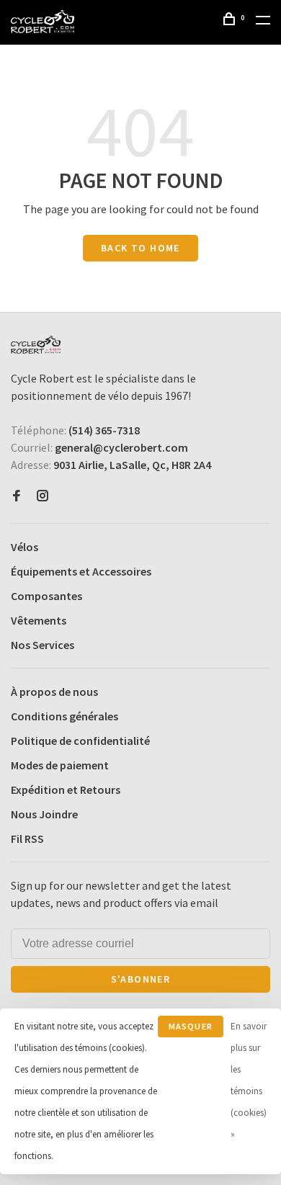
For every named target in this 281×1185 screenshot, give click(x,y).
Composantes (46, 596)
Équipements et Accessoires (81, 571)
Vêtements (38, 620)
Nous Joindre (44, 814)
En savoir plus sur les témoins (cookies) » (249, 1080)
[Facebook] (16, 496)
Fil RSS (27, 838)
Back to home (140, 247)
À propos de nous (54, 691)
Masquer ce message (191, 1029)
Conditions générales (64, 716)
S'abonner (141, 978)
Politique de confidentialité (80, 740)
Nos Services (42, 645)
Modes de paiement (60, 765)
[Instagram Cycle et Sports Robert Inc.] (42, 496)
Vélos (24, 547)
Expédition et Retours (65, 789)
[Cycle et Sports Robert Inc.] (36, 345)
